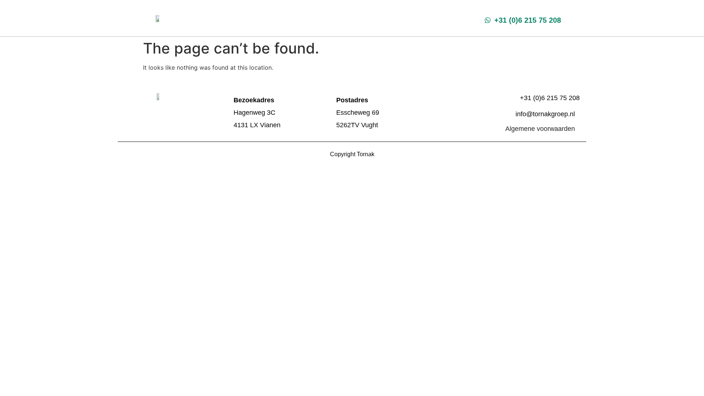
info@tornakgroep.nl (545, 114)
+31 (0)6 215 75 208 (550, 98)
